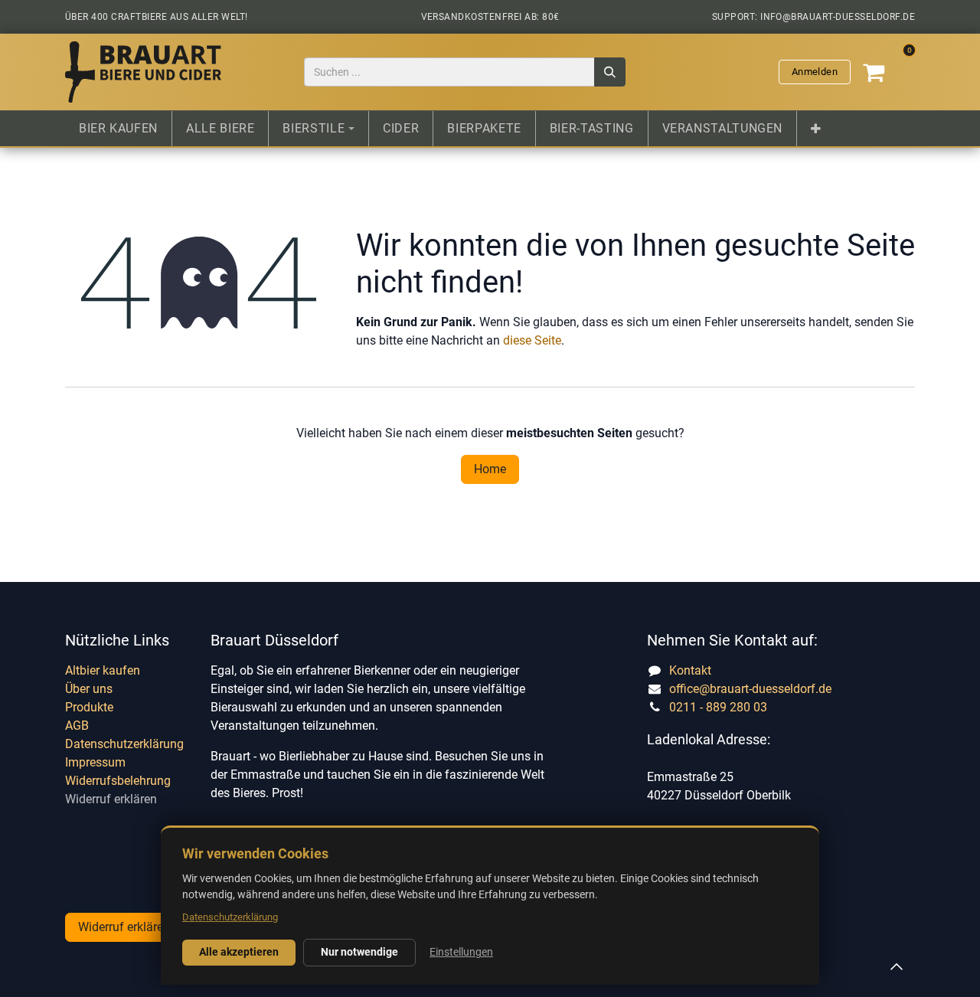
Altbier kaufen (102, 670)
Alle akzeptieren (239, 952)
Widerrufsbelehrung (118, 780)
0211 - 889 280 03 (718, 707)
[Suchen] (610, 72)
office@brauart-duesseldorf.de (750, 689)
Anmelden (815, 71)
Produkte (89, 707)
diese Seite (532, 340)
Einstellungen (461, 952)
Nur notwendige (359, 952)
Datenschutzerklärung (124, 744)
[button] (896, 966)
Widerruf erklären (111, 799)
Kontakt (690, 670)
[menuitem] (118, 128)
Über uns (89, 689)
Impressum (95, 762)
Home (490, 469)
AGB (77, 725)
